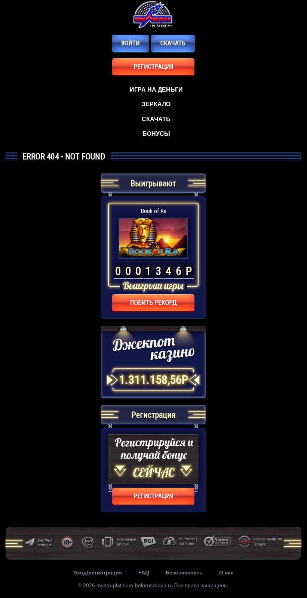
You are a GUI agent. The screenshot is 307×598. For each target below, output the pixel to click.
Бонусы (156, 134)
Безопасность (184, 573)
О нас (226, 573)
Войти (130, 43)
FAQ (143, 573)
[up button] (289, 571)
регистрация (153, 66)
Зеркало (156, 104)
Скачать (172, 43)
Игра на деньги (156, 89)
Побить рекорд (153, 302)
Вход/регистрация (97, 573)
